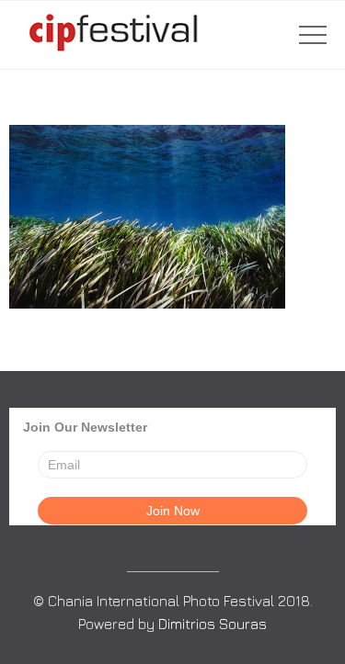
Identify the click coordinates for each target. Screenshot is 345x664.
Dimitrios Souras (212, 623)
